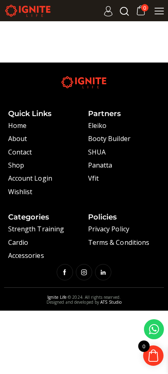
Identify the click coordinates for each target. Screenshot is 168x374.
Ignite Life (56, 297)
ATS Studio (111, 302)
